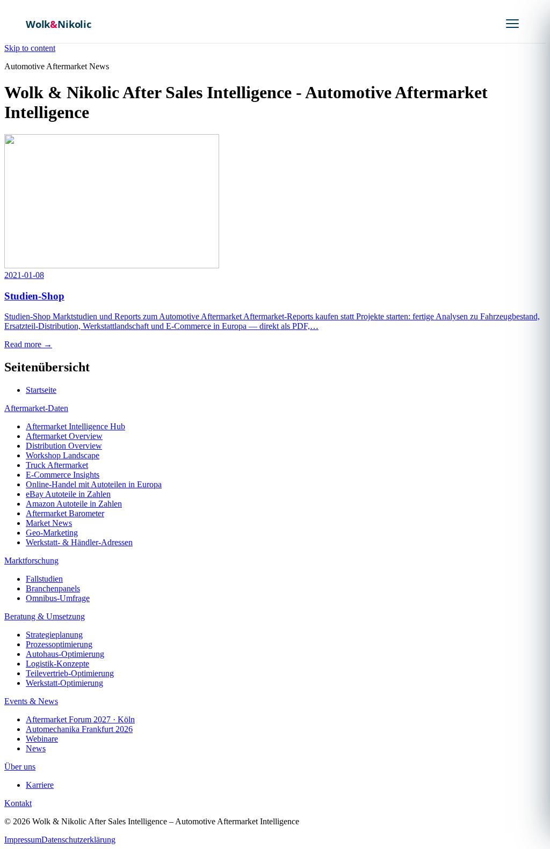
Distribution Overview (64, 445)
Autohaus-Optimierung (65, 653)
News (36, 748)
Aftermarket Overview (64, 436)
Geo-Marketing (52, 532)
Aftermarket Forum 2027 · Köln (80, 719)
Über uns (19, 766)
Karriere (40, 784)
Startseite (41, 389)
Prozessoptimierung (59, 644)
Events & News (31, 701)
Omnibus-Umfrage (58, 598)
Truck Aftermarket (57, 465)
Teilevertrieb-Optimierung (70, 673)
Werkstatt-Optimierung (64, 682)
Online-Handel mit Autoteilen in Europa (94, 484)
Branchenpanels (53, 588)
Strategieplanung (54, 634)
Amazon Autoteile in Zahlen (74, 503)
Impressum (22, 839)
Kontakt (18, 803)
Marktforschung (31, 560)
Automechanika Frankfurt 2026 (79, 729)
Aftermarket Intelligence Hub (75, 426)
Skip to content (29, 48)
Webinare (42, 738)
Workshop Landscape (62, 455)
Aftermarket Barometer (65, 513)
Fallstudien (44, 578)
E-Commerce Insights (62, 474)
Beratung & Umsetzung (44, 616)
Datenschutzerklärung (78, 839)
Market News (49, 523)
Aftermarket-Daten (36, 408)
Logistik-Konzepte (57, 663)
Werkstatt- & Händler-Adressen (79, 542)
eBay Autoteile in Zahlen (68, 494)
